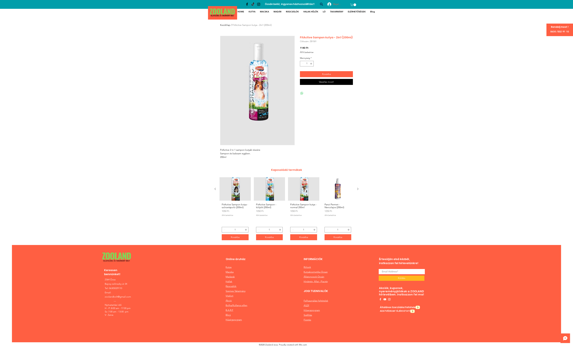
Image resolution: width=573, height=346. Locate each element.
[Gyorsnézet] (235, 189)
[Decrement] (302, 63)
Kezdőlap (225, 25)
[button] (353, 4)
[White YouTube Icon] (384, 299)
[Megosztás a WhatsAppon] (302, 93)
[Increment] (311, 63)
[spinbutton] (306, 63)
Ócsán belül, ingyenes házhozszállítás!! (290, 4)
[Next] (418, 307)
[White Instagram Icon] (389, 299)
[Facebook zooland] (247, 4)
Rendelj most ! (560, 27)
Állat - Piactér (321, 281)
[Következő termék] (358, 189)
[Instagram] (259, 4)
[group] (286, 210)
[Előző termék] (215, 189)
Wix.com (303, 344)
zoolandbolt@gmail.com (118, 296)
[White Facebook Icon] (380, 299)
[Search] (321, 4)
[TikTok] (253, 4)
